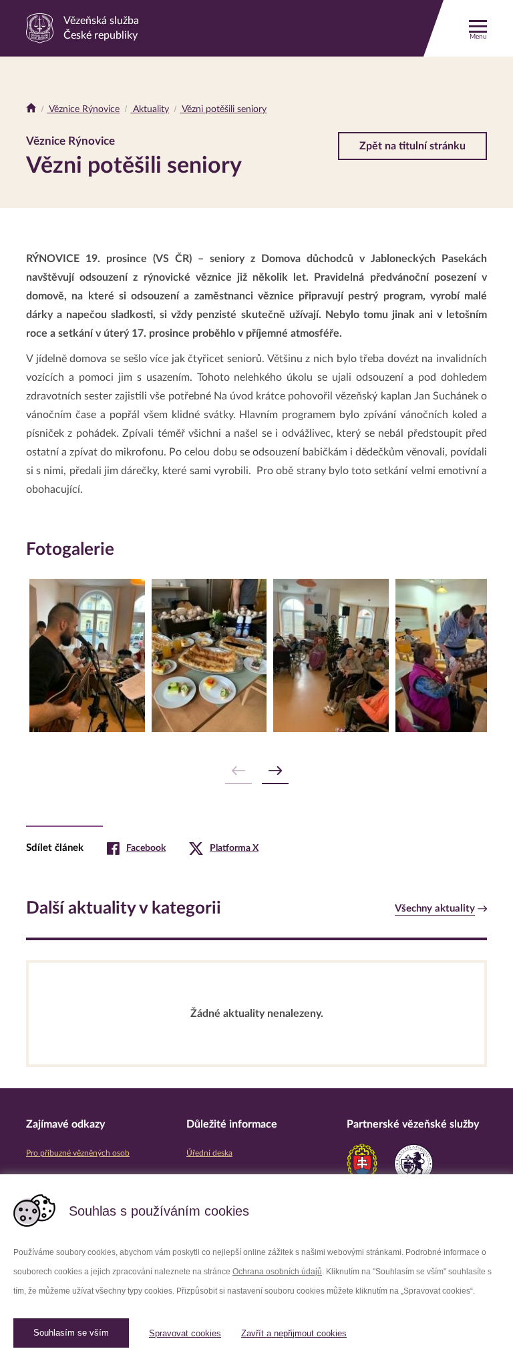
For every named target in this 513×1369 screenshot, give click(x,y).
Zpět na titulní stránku (412, 146)
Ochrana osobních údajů (277, 1271)
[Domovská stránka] (31, 109)
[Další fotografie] (275, 771)
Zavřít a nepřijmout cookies (294, 1333)
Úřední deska (209, 1153)
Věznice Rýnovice (83, 109)
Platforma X (234, 848)
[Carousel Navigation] (256, 771)
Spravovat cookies (185, 1333)
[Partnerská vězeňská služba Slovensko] (362, 1164)
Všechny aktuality (435, 909)
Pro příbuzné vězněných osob (78, 1153)
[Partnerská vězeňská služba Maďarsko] (413, 1164)
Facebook (146, 848)
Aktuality (149, 109)
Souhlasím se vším (71, 1333)
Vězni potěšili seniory (223, 109)
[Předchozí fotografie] (238, 771)
